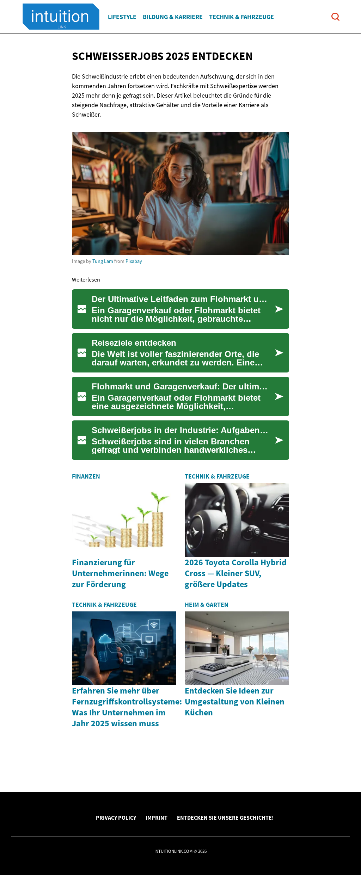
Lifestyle (122, 17)
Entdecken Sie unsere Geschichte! (225, 817)
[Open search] (335, 17)
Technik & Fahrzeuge (241, 17)
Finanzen (86, 476)
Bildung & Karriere (173, 17)
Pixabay (134, 261)
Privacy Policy (116, 817)
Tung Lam (102, 261)
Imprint (156, 817)
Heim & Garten (206, 605)
